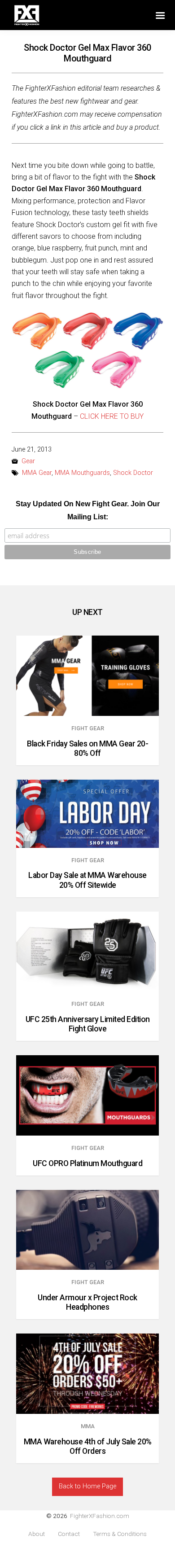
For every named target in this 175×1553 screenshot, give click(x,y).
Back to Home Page (87, 1486)
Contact (69, 1533)
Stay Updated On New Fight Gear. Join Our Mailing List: (88, 510)
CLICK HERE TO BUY (112, 416)
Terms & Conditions (120, 1533)
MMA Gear (37, 473)
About (36, 1533)
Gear (28, 461)
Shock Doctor (133, 473)
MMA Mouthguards (82, 473)
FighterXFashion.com (99, 1515)
